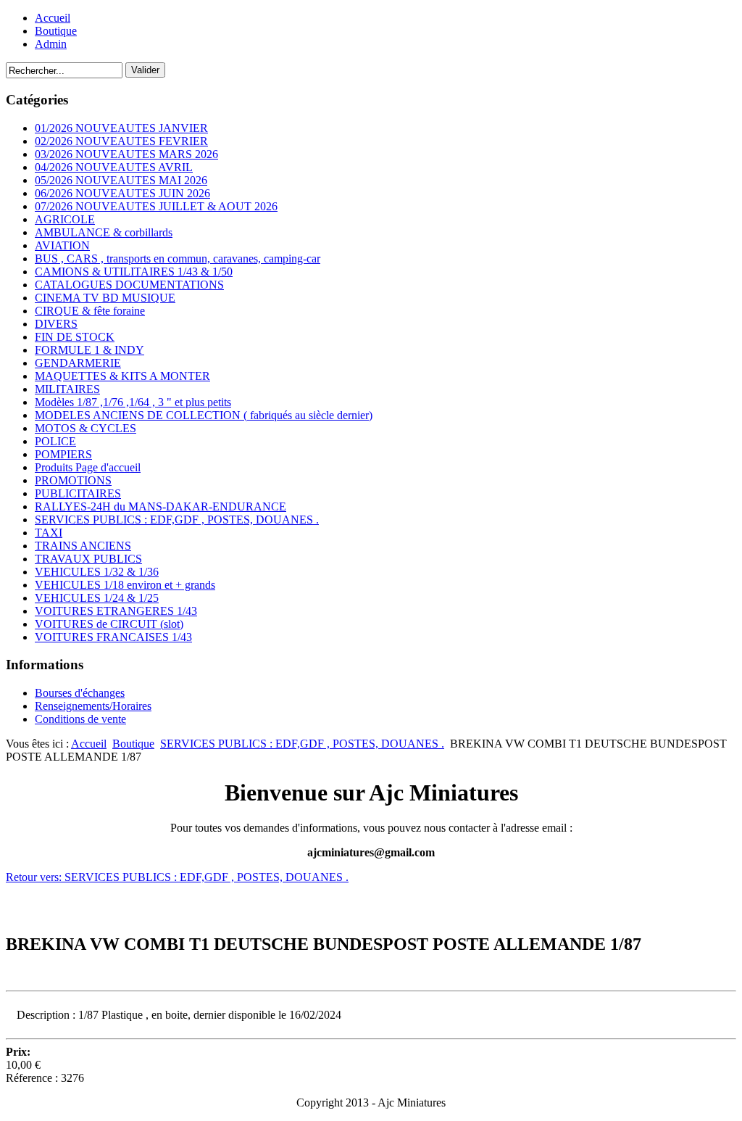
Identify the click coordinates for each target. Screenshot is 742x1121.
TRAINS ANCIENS (83, 545)
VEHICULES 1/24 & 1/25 (97, 598)
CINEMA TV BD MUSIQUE (105, 297)
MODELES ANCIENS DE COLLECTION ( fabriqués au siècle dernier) (203, 415)
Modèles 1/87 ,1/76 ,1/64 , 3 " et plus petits (133, 402)
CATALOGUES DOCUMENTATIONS (129, 284)
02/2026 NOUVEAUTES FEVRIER (121, 141)
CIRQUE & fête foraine (90, 311)
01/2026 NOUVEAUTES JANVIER (121, 128)
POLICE (55, 441)
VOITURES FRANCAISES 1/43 (113, 637)
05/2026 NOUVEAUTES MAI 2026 (121, 180)
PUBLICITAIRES (78, 493)
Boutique (56, 31)
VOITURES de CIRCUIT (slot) (109, 624)
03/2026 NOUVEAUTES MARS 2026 (126, 154)
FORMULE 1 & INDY (89, 350)
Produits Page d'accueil (88, 467)
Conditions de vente (80, 719)
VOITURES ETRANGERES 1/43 (116, 611)
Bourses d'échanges (80, 693)
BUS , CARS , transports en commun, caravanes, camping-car (177, 258)
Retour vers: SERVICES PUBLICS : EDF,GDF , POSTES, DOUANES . (177, 877)
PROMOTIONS (73, 480)
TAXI (48, 532)
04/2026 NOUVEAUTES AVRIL (114, 167)
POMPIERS (63, 454)
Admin (51, 44)
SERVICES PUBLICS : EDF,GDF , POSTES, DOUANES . (177, 519)
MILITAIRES (67, 389)
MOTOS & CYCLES (85, 428)
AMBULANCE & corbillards (103, 232)
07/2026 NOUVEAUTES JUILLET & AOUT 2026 (156, 206)
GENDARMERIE (78, 363)
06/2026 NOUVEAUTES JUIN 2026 (122, 193)
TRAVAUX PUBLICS (88, 559)
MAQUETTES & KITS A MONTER (122, 376)
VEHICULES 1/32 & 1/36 (97, 572)
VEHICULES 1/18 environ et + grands (125, 585)
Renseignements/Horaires (93, 706)
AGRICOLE (65, 219)
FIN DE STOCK (74, 337)
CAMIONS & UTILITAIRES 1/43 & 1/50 (134, 271)
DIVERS (56, 324)
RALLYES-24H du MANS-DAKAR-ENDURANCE (160, 506)
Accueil (52, 18)
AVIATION (62, 245)
